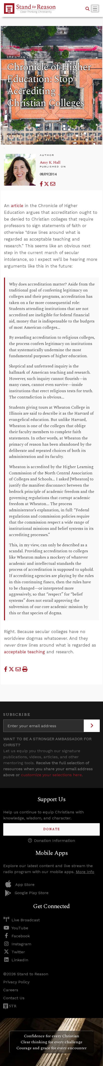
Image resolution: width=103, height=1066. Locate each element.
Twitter (18, 952)
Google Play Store (31, 892)
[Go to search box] (87, 8)
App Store (24, 884)
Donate (51, 829)
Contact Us (13, 998)
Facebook (21, 936)
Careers (10, 990)
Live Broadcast (26, 920)
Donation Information (54, 840)
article (17, 205)
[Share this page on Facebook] (42, 184)
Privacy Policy (16, 982)
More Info (85, 871)
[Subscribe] (92, 725)
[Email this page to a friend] (52, 184)
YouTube (20, 928)
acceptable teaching (24, 651)
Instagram (21, 944)
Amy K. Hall (50, 162)
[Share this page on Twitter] (47, 184)
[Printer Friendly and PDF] (25, 669)
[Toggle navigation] (95, 8)
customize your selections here (51, 774)
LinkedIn (20, 960)
